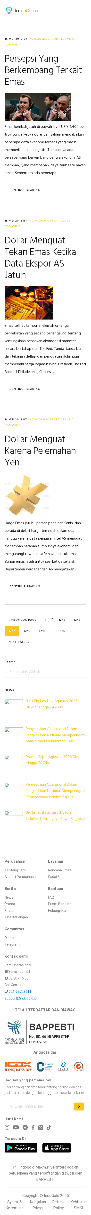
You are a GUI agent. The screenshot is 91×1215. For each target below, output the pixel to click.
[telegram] (25, 1127)
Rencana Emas (60, 870)
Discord (11, 938)
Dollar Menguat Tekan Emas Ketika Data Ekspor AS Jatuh (40, 258)
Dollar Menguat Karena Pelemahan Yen (40, 451)
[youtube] (16, 1127)
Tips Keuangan (16, 917)
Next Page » (18, 642)
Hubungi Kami (58, 911)
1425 (63, 631)
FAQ (51, 897)
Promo (10, 904)
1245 (63, 619)
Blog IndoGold (22, 11)
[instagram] (7, 1127)
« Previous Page (23, 619)
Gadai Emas (57, 877)
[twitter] (40, 1127)
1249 (44, 631)
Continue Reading (24, 190)
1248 (29, 631)
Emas (9, 911)
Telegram (12, 944)
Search (10, 662)
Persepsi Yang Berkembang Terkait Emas (43, 71)
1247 (13, 631)
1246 (79, 619)
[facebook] (33, 1127)
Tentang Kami (15, 870)
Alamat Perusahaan (20, 877)
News (9, 897)
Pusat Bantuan (60, 904)
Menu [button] (80, 10)
